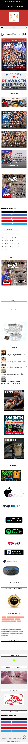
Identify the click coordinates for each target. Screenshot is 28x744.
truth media (12, 629)
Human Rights (13, 621)
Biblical (19, 621)
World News (18, 619)
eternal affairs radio (14, 631)
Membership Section (14, 9)
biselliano (21, 631)
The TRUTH (19, 6)
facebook (15, 214)
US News (4, 616)
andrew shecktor (19, 633)
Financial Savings (7, 3)
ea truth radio (18, 629)
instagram (15, 217)
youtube (15, 220)
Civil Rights (12, 619)
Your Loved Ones (5, 619)
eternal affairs (5, 629)
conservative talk (5, 635)
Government (21, 616)
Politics (9, 616)
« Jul (2, 253)
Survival (15, 3)
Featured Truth (14, 616)
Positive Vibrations (10, 6)
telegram (15, 223)
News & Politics (18, 1)
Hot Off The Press (9, 1)
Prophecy (21, 3)
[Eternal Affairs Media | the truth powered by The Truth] (14, 17)
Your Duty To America (6, 621)
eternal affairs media (6, 631)
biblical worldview (5, 633)
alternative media (12, 633)
